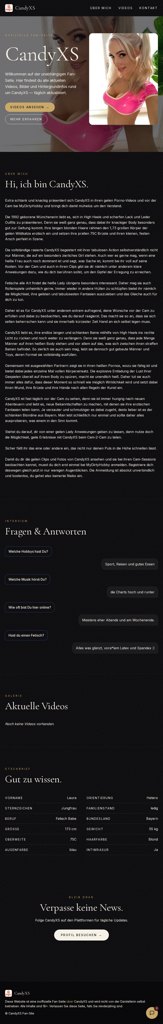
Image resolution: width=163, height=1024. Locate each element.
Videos (125, 8)
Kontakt (148, 8)
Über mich (100, 8)
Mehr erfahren (26, 119)
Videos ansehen (30, 107)
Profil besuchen (81, 935)
